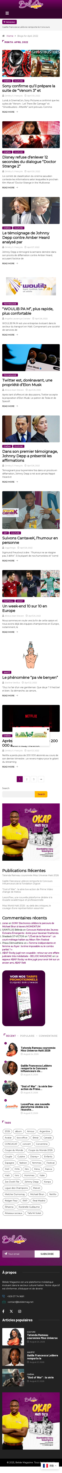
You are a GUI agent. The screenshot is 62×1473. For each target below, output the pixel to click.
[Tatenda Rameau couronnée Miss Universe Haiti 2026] (13, 1336)
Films (37, 1169)
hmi (17, 1175)
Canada (47, 1137)
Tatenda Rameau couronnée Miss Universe (42, 1336)
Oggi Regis (10, 548)
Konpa (47, 1181)
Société (24, 1063)
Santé (7, 672)
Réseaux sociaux (13, 1213)
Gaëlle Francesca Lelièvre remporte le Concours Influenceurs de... (36, 1068)
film (27, 1169)
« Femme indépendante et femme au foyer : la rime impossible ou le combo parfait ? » (29, 946)
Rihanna (9, 1207)
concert (27, 1144)
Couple (8, 1156)
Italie (42, 1175)
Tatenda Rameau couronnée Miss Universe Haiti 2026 (28, 27)
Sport (20, 601)
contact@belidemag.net (20, 1302)
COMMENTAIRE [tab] (48, 1036)
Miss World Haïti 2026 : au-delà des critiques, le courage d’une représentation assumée (26, 907)
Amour (30, 1131)
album (18, 1131)
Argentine (45, 1131)
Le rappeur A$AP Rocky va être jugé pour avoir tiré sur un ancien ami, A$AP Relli (30, 959)
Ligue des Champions (16, 1188)
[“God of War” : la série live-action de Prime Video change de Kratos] (13, 1377)
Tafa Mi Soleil (34, 1213)
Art (5, 533)
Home (10, 36)
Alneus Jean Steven (14, 390)
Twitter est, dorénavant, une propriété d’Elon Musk (27, 382)
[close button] (48, 729)
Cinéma (7, 81)
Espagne (9, 1163)
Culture (19, 81)
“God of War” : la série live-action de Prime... (37, 1088)
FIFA (17, 1169)
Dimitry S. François (14, 95)
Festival (50, 1163)
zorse (5, 923)
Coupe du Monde (14, 1150)
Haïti (7, 1175)
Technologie (10, 304)
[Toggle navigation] (7, 14)
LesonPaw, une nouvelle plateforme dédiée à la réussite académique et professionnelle (27, 898)
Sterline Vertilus (12, 682)
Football (8, 601)
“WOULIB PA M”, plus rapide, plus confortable (27, 311)
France (48, 1169)
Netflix (52, 1194)
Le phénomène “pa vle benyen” (30, 677)
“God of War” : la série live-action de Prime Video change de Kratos (27, 890)
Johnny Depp (32, 1181)
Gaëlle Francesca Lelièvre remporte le (42, 1357)
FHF (7, 1169)
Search (5, 788)
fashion (23, 1163)
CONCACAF (11, 1144)
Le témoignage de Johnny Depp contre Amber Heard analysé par (26, 237)
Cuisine (21, 1156)
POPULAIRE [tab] (27, 1036)
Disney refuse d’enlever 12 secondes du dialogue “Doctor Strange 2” (29, 161)
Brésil (35, 1137)
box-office (22, 1137)
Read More (8, 112)
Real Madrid (39, 1200)
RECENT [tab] (11, 1036)
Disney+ (34, 1156)
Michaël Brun (37, 1194)
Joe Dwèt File (12, 1181)
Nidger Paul (11, 1200)
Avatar (8, 1137)
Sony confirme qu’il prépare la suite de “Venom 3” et (28, 88)
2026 (7, 1131)
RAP (25, 1200)
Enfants (48, 1156)
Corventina (41, 1144)
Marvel (36, 1188)
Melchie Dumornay (15, 1194)
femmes (36, 1163)
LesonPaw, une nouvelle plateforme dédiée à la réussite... (35, 1106)
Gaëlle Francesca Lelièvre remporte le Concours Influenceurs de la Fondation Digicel (27, 882)
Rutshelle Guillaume (29, 1207)
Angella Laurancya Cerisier (17, 318)
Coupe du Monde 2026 (40, 1150)
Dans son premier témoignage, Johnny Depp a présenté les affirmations (30, 456)
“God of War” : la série (40, 1377)
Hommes (29, 1175)
